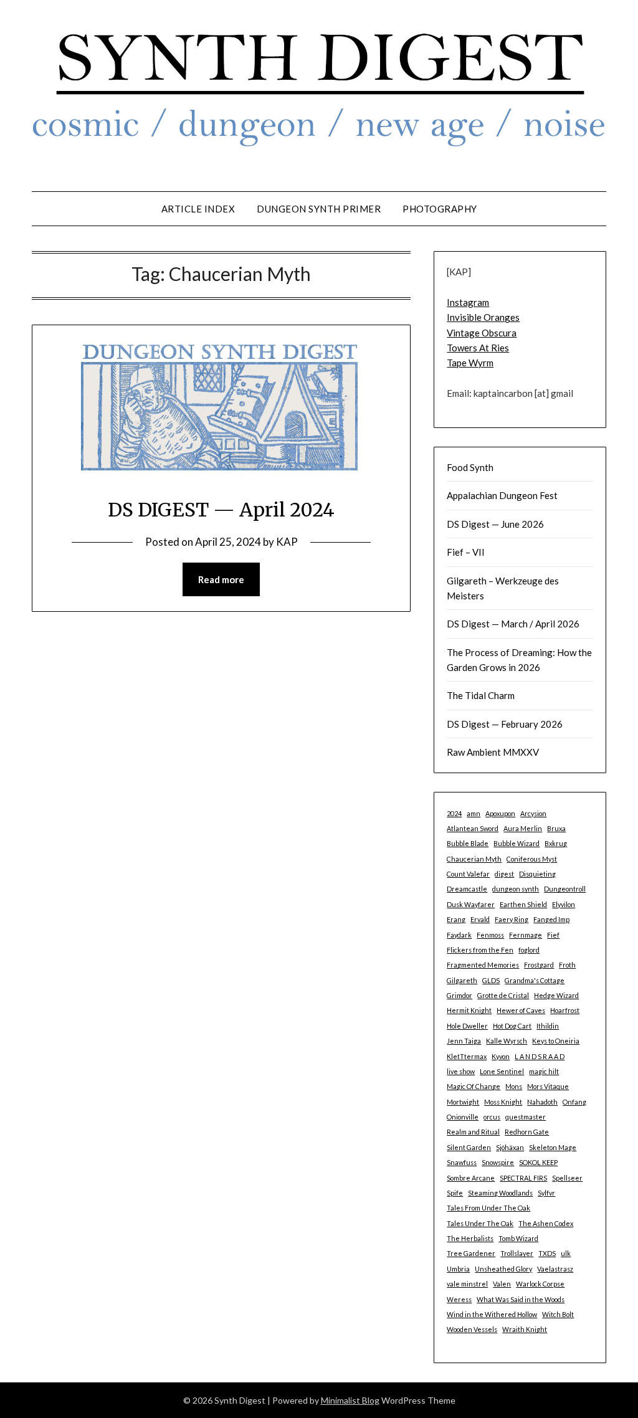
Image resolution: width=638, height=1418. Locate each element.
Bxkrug (556, 843)
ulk (566, 1253)
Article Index (198, 208)
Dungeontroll (565, 889)
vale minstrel (467, 1284)
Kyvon (501, 1056)
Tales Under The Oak (480, 1223)
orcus (491, 1117)
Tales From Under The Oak (488, 1208)
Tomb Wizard (518, 1238)
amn (473, 813)
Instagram (468, 302)
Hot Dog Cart (512, 1026)
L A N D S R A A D (539, 1056)
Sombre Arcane (471, 1178)
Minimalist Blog (350, 1400)
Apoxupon (500, 813)
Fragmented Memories (483, 965)
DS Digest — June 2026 (495, 524)
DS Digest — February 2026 (505, 724)
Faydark (459, 935)
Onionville (462, 1117)
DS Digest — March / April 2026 (513, 623)
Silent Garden (469, 1147)
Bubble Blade (467, 843)
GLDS (491, 980)
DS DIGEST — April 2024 (221, 509)
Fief (553, 935)
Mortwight (463, 1102)
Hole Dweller (467, 1026)
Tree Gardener (471, 1253)
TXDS (547, 1253)
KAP (287, 541)
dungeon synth (515, 889)
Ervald (480, 919)
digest (504, 874)
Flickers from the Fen (480, 950)
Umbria (458, 1269)
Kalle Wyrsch (506, 1041)
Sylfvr (546, 1193)
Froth (567, 965)
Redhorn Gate (527, 1132)
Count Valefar (468, 874)
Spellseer (567, 1178)
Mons (513, 1086)
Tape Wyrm (470, 362)
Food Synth (470, 467)
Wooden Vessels (472, 1329)
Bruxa (556, 828)
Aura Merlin (522, 828)
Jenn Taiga (464, 1041)
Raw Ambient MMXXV (493, 752)
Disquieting (537, 874)
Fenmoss (490, 935)
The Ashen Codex (545, 1223)
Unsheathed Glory (503, 1269)
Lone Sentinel (502, 1071)
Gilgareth (462, 980)
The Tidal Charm (481, 695)
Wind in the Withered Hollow (492, 1314)
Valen (502, 1284)
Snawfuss (462, 1162)
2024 (454, 813)
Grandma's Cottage (534, 980)
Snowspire (498, 1162)
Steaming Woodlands (500, 1193)
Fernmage (525, 935)
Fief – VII (466, 552)
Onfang (574, 1102)
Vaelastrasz (555, 1269)
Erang (456, 919)
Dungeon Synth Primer (319, 208)
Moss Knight (503, 1102)
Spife (455, 1193)
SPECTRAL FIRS (523, 1178)
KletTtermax (467, 1056)
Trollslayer (516, 1253)
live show (461, 1071)
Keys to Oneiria (555, 1041)
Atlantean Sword (472, 828)
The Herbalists (470, 1238)
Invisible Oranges (483, 317)
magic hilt (544, 1071)
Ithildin (547, 1026)
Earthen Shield (523, 904)
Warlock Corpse (540, 1284)
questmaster (525, 1117)
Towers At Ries (478, 347)
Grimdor (459, 995)
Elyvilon (563, 904)
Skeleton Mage (552, 1147)
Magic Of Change (473, 1086)
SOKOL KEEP (538, 1162)
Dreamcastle (467, 889)
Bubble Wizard (516, 843)
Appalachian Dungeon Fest (502, 495)
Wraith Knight (524, 1329)
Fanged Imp (551, 919)
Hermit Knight (469, 1010)
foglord (529, 950)
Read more (221, 579)
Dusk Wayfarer (471, 904)
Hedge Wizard (556, 995)
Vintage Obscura (482, 332)
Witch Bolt (558, 1314)
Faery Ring (511, 919)
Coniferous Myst (532, 859)
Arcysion (533, 813)
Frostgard (539, 965)
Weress (459, 1299)
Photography (439, 208)
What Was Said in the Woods (520, 1299)
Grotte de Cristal (503, 995)
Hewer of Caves (521, 1010)
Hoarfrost (564, 1010)
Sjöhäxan (510, 1147)
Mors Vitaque (548, 1086)
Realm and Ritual (473, 1132)
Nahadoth (542, 1102)
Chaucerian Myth (474, 859)
